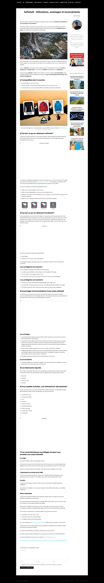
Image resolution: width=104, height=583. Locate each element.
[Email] (49, 570)
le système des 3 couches (38, 522)
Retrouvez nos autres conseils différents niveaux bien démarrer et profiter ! (43, 540)
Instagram (52, 537)
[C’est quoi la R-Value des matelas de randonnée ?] (77, 145)
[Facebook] (43, 570)
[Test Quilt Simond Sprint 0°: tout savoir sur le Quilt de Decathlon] (77, 85)
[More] (54, 16)
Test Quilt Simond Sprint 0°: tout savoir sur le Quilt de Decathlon (77, 78)
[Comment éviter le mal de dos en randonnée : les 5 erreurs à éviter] (77, 131)
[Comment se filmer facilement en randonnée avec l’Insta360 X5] (77, 116)
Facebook (46, 537)
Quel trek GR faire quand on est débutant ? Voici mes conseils (77, 93)
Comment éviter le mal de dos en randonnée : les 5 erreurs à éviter (77, 124)
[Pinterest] (46, 570)
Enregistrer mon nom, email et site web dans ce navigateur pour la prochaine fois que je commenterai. (41, 564)
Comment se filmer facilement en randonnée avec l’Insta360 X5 (76, 109)
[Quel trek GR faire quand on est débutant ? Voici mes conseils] (77, 100)
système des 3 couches (43, 182)
